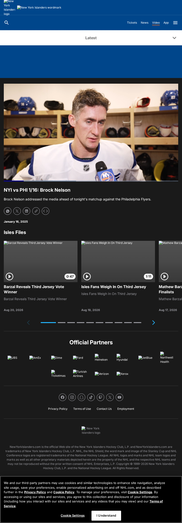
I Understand (106, 515)
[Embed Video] (45, 211)
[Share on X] (17, 211)
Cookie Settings (140, 492)
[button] (48, 322)
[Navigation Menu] (175, 23)
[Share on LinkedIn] (26, 211)
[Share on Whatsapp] (7, 211)
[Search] (6, 23)
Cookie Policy (63, 492)
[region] (91, 499)
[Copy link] (36, 211)
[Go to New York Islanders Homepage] (39, 7)
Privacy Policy (35, 492)
